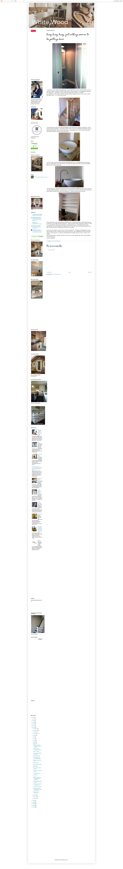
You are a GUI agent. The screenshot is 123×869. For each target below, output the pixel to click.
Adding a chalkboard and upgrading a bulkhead (37, 778)
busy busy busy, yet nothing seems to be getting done (37, 789)
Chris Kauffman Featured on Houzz (41, 177)
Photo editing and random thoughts (37, 758)
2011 (33, 800)
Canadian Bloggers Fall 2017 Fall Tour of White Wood (40, 433)
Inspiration (40, 514)
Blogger (66, 859)
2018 (33, 717)
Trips (39, 442)
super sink (35, 775)
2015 (33, 722)
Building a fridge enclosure (36, 792)
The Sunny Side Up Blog (37, 214)
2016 (33, 720)
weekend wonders (36, 755)
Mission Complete (40, 503)
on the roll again (36, 751)
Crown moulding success (36, 774)
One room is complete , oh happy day (37, 784)
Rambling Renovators (36, 217)
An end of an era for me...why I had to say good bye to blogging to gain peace (37, 468)
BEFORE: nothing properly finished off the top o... (37, 746)
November (35, 730)
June (34, 738)
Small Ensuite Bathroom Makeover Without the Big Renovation (36, 219)
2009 (33, 803)
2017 (33, 718)
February (35, 796)
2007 (33, 807)
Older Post (90, 272)
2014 (33, 723)
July (34, 736)
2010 (33, 802)
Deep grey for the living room (40, 479)
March (34, 795)
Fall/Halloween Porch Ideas (37, 215)
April (34, 742)
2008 (33, 805)
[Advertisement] (69, 261)
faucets (39, 540)
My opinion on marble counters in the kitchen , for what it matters (40, 529)
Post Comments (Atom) (56, 274)
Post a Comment (51, 249)
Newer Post (49, 272)
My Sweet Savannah (36, 225)
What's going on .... (36, 762)
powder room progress (37, 786)
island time (35, 743)
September (35, 733)
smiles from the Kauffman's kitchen (37, 749)
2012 (33, 727)
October (34, 732)
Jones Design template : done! (40, 491)
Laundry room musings (37, 764)
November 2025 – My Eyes (37, 223)
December (35, 728)
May (34, 740)
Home (69, 272)
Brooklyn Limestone (36, 230)
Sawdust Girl (35, 222)
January (35, 798)
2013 (33, 725)
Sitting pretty (35, 766)
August (34, 735)
